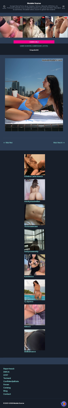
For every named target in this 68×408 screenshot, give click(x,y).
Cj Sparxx (28, 301)
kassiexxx (29, 276)
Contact (7, 394)
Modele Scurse (34, 3)
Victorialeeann (31, 226)
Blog (5, 391)
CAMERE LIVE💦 (34, 42)
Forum (6, 384)
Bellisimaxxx (30, 351)
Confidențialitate (11, 381)
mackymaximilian (32, 201)
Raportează (8, 368)
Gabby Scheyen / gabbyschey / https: (34, 46)
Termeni (7, 378)
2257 (5, 375)
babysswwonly (31, 251)
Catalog (7, 387)
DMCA (6, 372)
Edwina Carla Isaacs (33, 176)
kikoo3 (27, 326)
